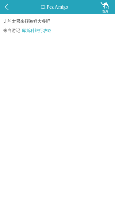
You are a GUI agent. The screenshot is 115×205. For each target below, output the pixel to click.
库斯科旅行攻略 (37, 30)
